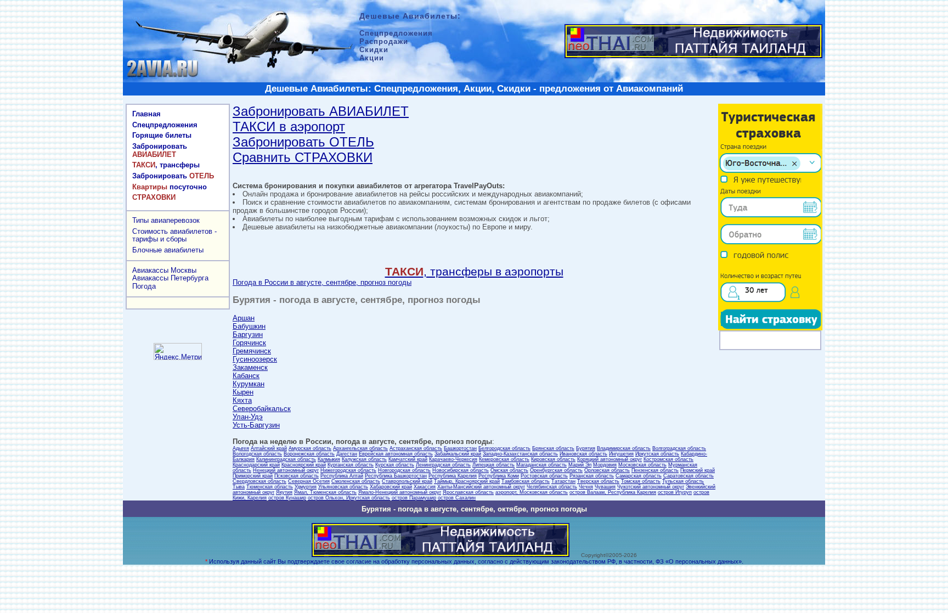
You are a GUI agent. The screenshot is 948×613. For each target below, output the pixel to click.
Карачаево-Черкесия (453, 459)
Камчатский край (407, 459)
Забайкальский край (458, 454)
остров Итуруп (675, 492)
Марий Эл (579, 465)
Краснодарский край (256, 465)
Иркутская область (657, 454)
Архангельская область (360, 448)
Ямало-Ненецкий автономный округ (399, 492)
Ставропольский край (407, 481)
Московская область (642, 465)
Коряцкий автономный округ (609, 459)
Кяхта (242, 400)
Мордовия (605, 465)
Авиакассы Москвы (164, 270)
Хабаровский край (391, 487)
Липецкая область (493, 465)
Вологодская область (257, 454)
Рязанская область (591, 476)
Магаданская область (541, 465)
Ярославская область (468, 492)
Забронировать (159, 150)
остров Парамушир (414, 497)
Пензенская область (655, 470)
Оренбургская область (556, 470)
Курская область (394, 465)
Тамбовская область (525, 481)
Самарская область (639, 476)
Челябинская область (552, 487)
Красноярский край (303, 465)
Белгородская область (504, 448)
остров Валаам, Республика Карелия (612, 492)
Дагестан (346, 454)
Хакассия (425, 487)
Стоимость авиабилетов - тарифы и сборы (174, 235)
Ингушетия (621, 454)
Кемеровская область (504, 459)
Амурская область (310, 448)
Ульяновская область (343, 487)
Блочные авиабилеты (168, 250)
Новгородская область (404, 470)
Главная (146, 114)
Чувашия (605, 487)
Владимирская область (624, 448)
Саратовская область (688, 476)
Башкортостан (460, 448)
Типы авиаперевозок (166, 220)
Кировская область (553, 459)
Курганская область (351, 465)
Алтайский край (269, 448)
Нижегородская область (348, 470)
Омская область (509, 470)
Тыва (239, 487)
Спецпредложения (165, 125)
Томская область (641, 481)
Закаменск (250, 367)
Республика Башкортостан (396, 476)
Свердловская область (259, 481)
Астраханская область (416, 448)
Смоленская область (355, 481)
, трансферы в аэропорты (474, 271)
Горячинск (249, 343)
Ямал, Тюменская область (325, 492)
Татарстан (563, 481)
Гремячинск (252, 351)
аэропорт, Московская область (531, 492)
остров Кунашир (287, 497)
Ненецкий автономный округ (286, 470)
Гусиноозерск (255, 359)
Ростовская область (544, 476)
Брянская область (553, 448)
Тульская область (683, 481)
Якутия (284, 492)
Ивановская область (583, 454)
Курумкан (248, 384)
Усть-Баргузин (256, 425)
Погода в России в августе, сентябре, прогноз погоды (322, 282)
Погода (144, 286)
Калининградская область (286, 459)
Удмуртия (306, 487)
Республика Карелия (452, 476)
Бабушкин (249, 326)
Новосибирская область (460, 470)
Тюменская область (269, 487)
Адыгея (241, 448)
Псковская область (296, 476)
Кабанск (246, 376)
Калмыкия (329, 459)
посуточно (169, 187)
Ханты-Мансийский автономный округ (481, 487)
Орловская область (607, 470)
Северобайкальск (262, 408)
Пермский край (697, 470)
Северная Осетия (309, 481)
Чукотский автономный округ (650, 487)
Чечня (586, 487)
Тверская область (598, 481)
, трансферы (166, 165)
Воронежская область (309, 454)
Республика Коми (498, 476)
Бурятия (585, 448)
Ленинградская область (443, 465)
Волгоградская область (679, 448)
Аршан (244, 318)
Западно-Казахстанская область (520, 454)
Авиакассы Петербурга (170, 278)
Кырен (243, 392)
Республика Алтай (341, 476)
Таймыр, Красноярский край (467, 481)
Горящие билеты (161, 135)
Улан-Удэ (248, 417)
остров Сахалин (457, 497)
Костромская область (668, 459)
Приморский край (253, 476)
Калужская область (364, 459)
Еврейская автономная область (396, 454)
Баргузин (248, 334)
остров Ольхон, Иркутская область (349, 497)
